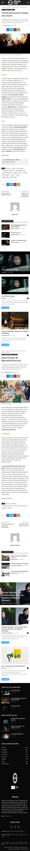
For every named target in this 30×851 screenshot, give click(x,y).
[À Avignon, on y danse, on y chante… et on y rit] (6, 728)
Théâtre (18, 174)
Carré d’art (8, 168)
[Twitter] (11, 29)
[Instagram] (14, 826)
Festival (13, 168)
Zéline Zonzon (13, 177)
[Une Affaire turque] (15, 262)
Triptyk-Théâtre (5, 177)
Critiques (4, 229)
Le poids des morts (16, 232)
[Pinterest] (15, 29)
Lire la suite (5, 307)
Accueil (3, 7)
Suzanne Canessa (15, 228)
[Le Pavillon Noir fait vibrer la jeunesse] (6, 721)
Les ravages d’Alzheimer (17, 734)
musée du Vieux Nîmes (7, 172)
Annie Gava (4, 298)
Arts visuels (8, 7)
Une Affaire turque (8, 296)
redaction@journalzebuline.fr (17, 831)
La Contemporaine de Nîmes (8, 170)
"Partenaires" (8, 816)
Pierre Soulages (5, 174)
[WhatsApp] (18, 29)
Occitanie (25, 172)
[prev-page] (2, 248)
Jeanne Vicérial (20, 168)
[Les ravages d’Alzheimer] (6, 736)
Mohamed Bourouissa (20, 170)
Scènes (13, 9)
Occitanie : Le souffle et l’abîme (18, 240)
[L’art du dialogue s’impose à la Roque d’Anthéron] (6, 227)
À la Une (3, 267)
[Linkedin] (18, 826)
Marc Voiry (7, 25)
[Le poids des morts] (6, 235)
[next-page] (5, 248)
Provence (13, 174)
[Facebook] (7, 29)
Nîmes (20, 172)
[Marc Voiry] (3, 25)
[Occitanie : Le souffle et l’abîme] (6, 243)
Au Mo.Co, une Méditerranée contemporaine (24, 195)
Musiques (9, 9)
